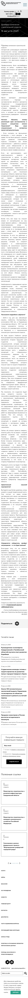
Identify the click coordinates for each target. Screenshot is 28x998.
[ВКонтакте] (17, 623)
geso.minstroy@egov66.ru (18, 968)
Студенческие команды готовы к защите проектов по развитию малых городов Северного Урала (14, 672)
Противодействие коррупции (10, 930)
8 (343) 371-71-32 (5, 968)
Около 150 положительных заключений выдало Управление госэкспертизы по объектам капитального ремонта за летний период (14, 693)
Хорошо (16, 992)
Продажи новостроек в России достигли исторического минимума (13, 717)
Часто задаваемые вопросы (10, 923)
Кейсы (3, 877)
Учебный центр (6, 903)
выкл (18, 16)
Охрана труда (5, 936)
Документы (4, 917)
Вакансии (4, 884)
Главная (3, 21)
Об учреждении (6, 890)
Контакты (4, 910)
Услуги (3, 870)
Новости (8, 21)
